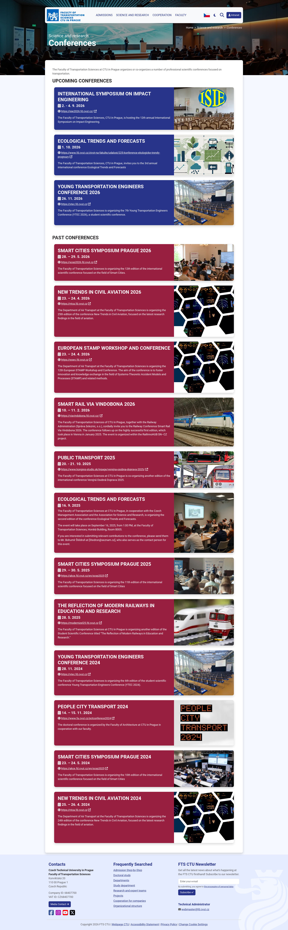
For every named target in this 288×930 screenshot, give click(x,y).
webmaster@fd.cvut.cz (195, 909)
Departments (121, 880)
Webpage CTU (120, 924)
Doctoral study (122, 875)
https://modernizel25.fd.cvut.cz (79, 622)
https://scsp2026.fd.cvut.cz (77, 262)
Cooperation (162, 15)
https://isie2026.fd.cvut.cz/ (77, 111)
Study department (124, 885)
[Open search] (222, 15)
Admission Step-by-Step (127, 870)
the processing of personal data (218, 886)
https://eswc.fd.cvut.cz (74, 359)
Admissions (104, 15)
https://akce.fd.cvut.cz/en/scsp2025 (82, 575)
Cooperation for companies (129, 900)
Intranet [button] (235, 15)
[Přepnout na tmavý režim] (215, 15)
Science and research (132, 15)
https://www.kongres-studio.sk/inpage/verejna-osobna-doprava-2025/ (103, 469)
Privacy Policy (169, 924)
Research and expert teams (129, 890)
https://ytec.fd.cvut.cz (74, 204)
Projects (118, 895)
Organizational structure (127, 905)
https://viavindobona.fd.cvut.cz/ (80, 415)
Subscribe (185, 892)
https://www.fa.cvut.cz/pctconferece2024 (86, 718)
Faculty (180, 15)
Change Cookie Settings (193, 924)
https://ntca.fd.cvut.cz (74, 303)
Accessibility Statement (145, 924)
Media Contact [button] (58, 904)
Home (189, 27)
